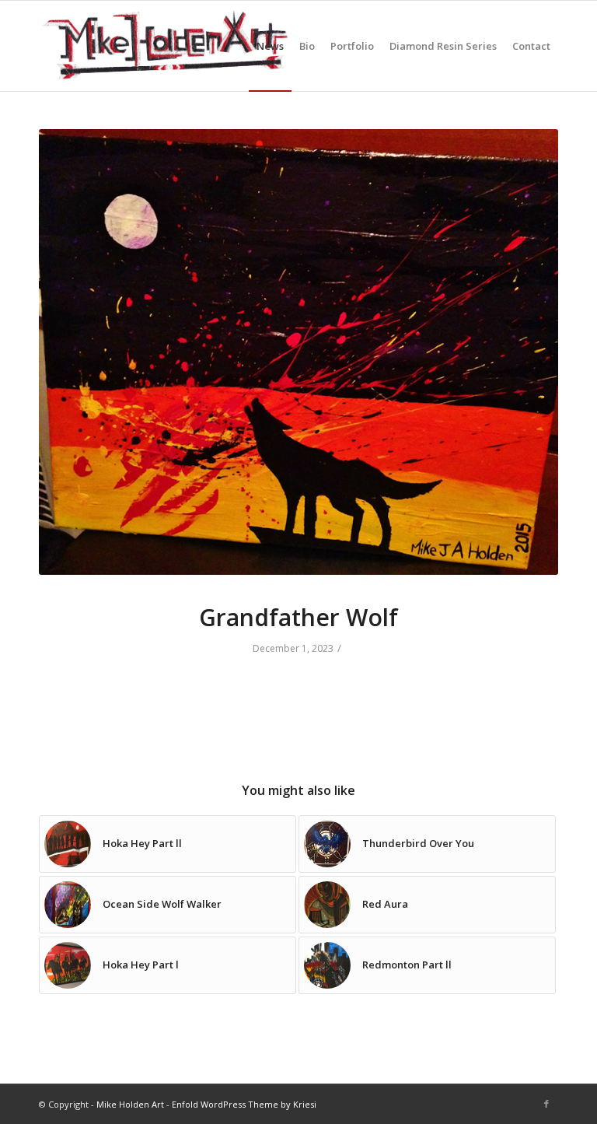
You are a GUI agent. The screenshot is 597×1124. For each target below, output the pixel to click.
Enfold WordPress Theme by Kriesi (244, 1104)
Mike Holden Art (130, 1104)
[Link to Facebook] (546, 1103)
